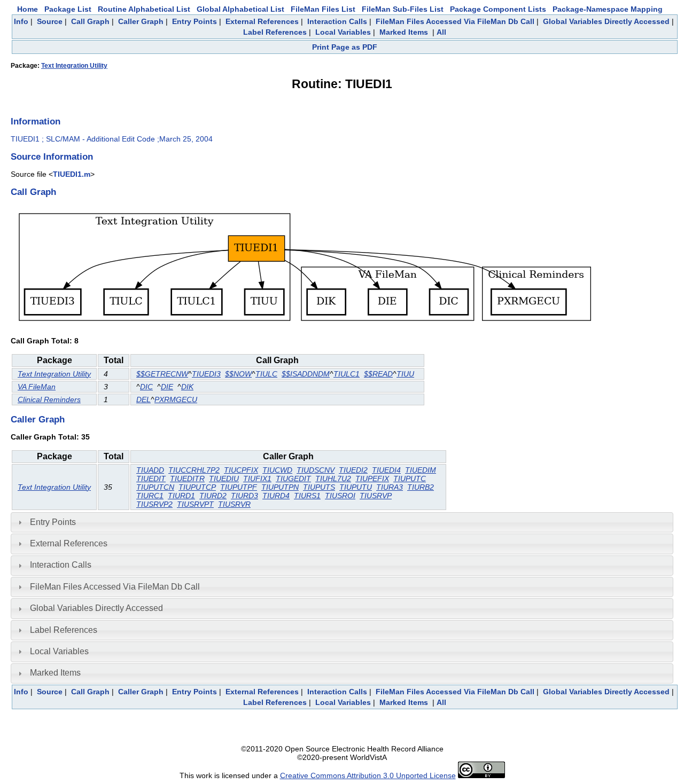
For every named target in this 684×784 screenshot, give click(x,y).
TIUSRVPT (195, 504)
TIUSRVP (376, 495)
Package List (67, 9)
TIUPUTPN (280, 487)
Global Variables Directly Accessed (606, 21)
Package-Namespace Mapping (608, 9)
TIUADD (150, 470)
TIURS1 (307, 495)
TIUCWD (277, 470)
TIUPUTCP (197, 487)
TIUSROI (340, 495)
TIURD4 (276, 495)
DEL (143, 399)
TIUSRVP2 (154, 504)
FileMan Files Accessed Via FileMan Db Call (455, 21)
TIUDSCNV (316, 470)
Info (21, 21)
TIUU (405, 374)
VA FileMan (37, 386)
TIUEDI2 (353, 470)
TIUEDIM (420, 470)
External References (262, 21)
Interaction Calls (337, 21)
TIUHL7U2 (333, 478)
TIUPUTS (319, 487)
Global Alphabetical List (240, 9)
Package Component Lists (498, 9)
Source (50, 21)
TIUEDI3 (206, 374)
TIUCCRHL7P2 (194, 470)
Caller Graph (141, 21)
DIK (187, 386)
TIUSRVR (234, 504)
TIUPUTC (409, 478)
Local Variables (343, 32)
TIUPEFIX (372, 478)
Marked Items (403, 32)
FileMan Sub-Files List (403, 9)
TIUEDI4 (386, 470)
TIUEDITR (187, 478)
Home (27, 9)
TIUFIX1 (257, 478)
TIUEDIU (224, 478)
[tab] (342, 522)
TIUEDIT (151, 478)
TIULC (266, 374)
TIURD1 (181, 495)
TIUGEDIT (293, 478)
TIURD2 (213, 495)
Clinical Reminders (49, 399)
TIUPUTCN (155, 487)
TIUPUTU (355, 487)
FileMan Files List (323, 9)
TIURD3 (244, 495)
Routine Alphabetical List (144, 9)
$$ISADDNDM (306, 374)
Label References (275, 32)
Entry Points (194, 21)
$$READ (378, 374)
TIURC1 (150, 495)
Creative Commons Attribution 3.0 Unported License (368, 775)
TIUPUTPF (238, 487)
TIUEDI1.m (71, 174)
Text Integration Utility (74, 65)
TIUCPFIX (241, 470)
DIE (167, 386)
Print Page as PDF (344, 47)
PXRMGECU (175, 399)
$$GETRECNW (162, 374)
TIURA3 (389, 487)
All (441, 32)
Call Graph (90, 21)
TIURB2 (420, 487)
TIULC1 (346, 374)
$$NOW (238, 374)
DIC (146, 386)
